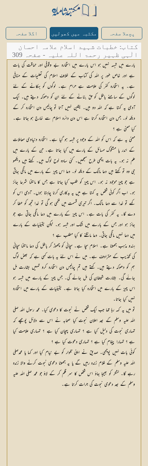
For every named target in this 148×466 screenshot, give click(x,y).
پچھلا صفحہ (122, 33)
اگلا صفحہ (26, 33)
